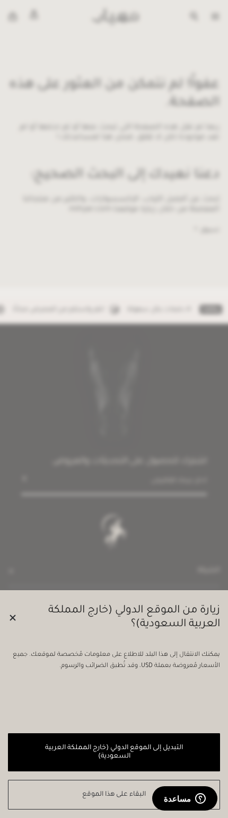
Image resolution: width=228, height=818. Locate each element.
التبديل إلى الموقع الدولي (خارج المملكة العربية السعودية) (113, 752)
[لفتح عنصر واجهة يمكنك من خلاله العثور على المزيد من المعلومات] (184, 799)
